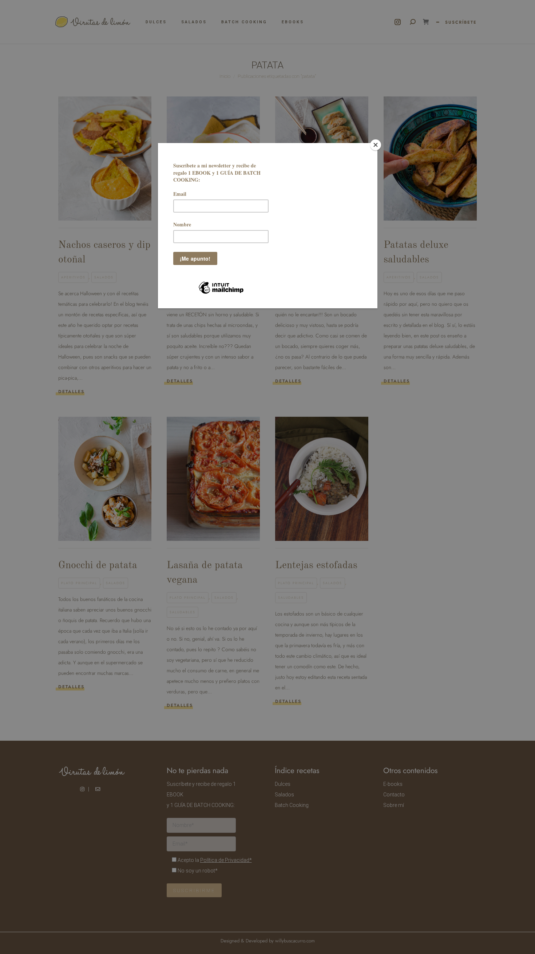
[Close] (375, 144)
